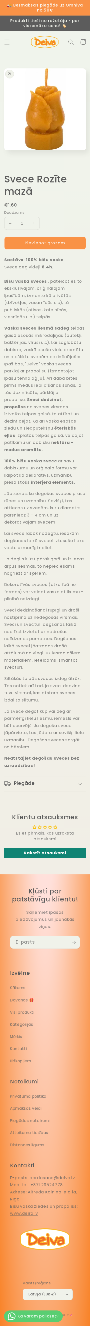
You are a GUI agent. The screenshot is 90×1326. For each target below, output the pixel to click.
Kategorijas (21, 1024)
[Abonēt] (74, 942)
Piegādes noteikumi (30, 1120)
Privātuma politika (28, 1096)
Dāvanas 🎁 (22, 1000)
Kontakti (18, 1048)
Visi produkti (22, 1012)
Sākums (18, 987)
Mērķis (16, 1036)
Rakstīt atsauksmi (45, 853)
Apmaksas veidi (26, 1108)
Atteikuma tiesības (29, 1132)
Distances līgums (27, 1145)
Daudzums (14, 212)
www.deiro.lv (24, 1213)
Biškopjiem (20, 1061)
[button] (7, 42)
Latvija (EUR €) (42, 1294)
